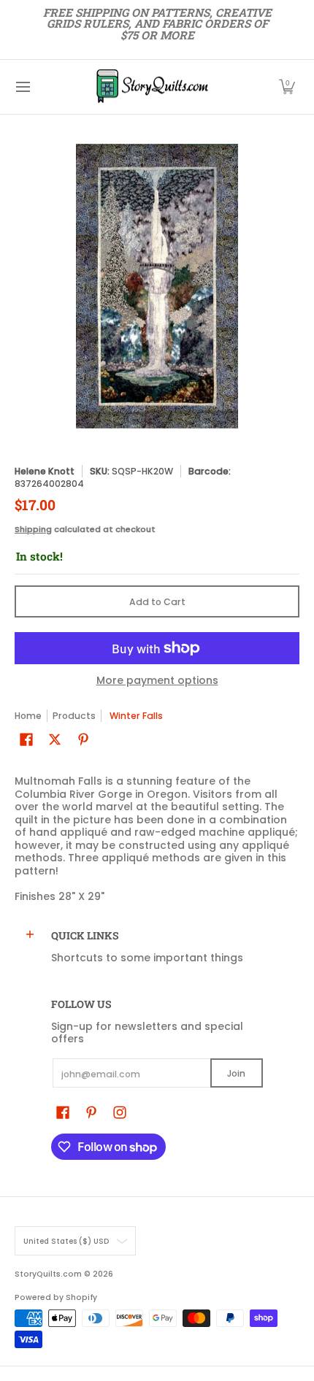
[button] (287, 87)
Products (74, 715)
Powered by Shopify (56, 1297)
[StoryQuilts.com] (151, 87)
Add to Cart (157, 602)
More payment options (157, 681)
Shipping (33, 529)
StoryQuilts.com (48, 1274)
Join (236, 1073)
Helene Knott (44, 471)
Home (28, 715)
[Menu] (22, 87)
